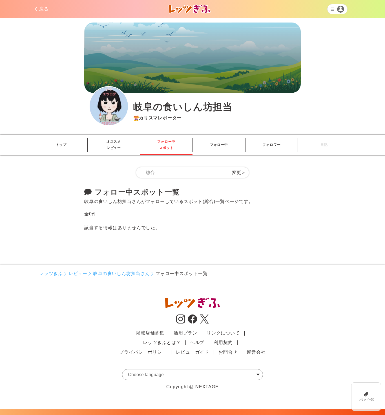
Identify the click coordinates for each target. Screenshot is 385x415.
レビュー (77, 273)
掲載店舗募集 (150, 333)
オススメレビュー (114, 145)
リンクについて (223, 333)
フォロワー (271, 145)
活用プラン (185, 333)
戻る (44, 8)
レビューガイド (192, 352)
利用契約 (223, 342)
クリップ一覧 (366, 399)
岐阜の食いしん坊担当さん (121, 273)
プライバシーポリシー (143, 352)
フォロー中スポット (166, 145)
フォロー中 (219, 145)
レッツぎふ (51, 273)
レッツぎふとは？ (162, 342)
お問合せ (227, 352)
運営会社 (256, 352)
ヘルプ (197, 342)
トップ (61, 145)
